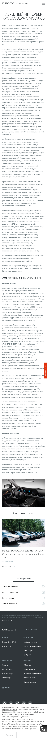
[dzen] (30, 703)
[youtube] (23, 703)
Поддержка (7, 669)
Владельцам (7, 661)
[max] (4, 703)
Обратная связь (30, 678)
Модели (5, 638)
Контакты (6, 688)
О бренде (27, 665)
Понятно (9, 735)
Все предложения (24, 579)
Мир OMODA (28, 661)
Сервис (5, 665)
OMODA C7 (6, 646)
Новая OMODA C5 (9, 642)
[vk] (11, 703)
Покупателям (29, 638)
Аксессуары (28, 650)
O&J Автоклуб (7, 673)
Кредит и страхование (32, 646)
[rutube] (17, 703)
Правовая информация (33, 673)
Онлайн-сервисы (30, 682)
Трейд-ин (27, 655)
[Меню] (44, 3)
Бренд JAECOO (29, 669)
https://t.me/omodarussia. (12, 271)
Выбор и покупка (30, 642)
